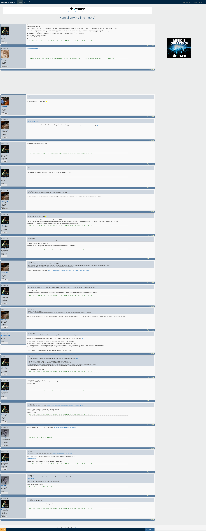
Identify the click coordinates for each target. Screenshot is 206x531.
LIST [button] (3, 529)
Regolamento (186, 2)
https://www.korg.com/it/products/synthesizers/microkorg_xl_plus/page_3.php (68, 270)
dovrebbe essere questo (33, 48)
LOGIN (201, 2)
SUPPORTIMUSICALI (8, 2)
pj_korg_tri (4, 35)
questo (99, 125)
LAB (25, 2)
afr (2, 59)
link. (83, 338)
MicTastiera (6, 335)
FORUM (20, 2)
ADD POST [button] (150, 529)
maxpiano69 (4, 130)
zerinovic (3, 438)
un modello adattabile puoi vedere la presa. (65, 427)
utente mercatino (31, 458)
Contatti (195, 2)
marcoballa (4, 106)
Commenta (151, 45)
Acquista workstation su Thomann (77, 12)
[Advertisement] (50, 82)
